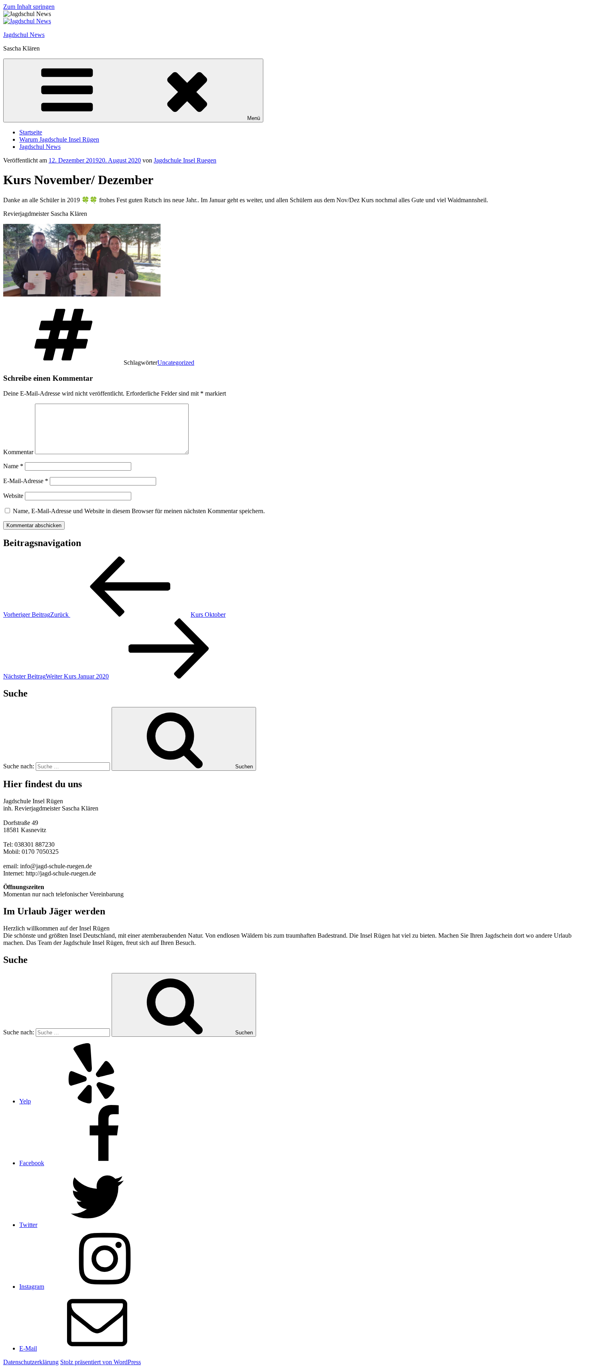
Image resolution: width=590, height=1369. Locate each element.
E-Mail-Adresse (25, 480)
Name (13, 466)
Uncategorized (175, 362)
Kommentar (18, 452)
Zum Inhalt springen (29, 6)
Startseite (30, 132)
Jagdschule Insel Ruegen (185, 160)
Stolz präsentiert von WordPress (100, 1362)
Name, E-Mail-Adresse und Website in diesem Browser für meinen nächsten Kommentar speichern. (139, 511)
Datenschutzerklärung (31, 1362)
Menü (253, 118)
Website (13, 495)
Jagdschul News (24, 34)
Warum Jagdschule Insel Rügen (59, 139)
